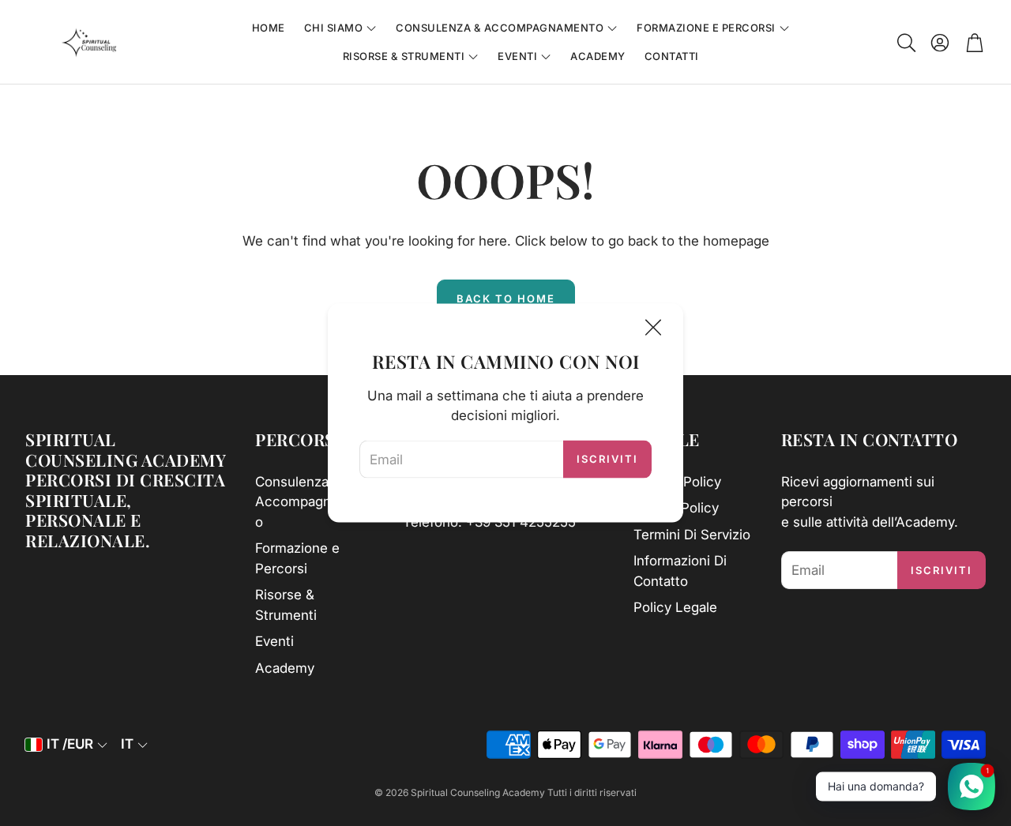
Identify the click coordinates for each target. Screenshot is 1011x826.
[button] (905, 43)
